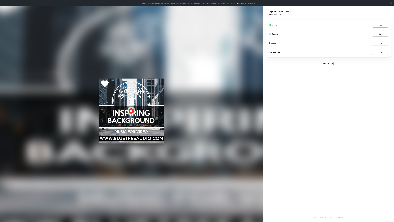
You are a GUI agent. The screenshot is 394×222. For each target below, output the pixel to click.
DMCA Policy (329, 217)
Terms (315, 217)
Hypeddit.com (339, 217)
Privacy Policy (228, 3)
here (253, 3)
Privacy (321, 217)
